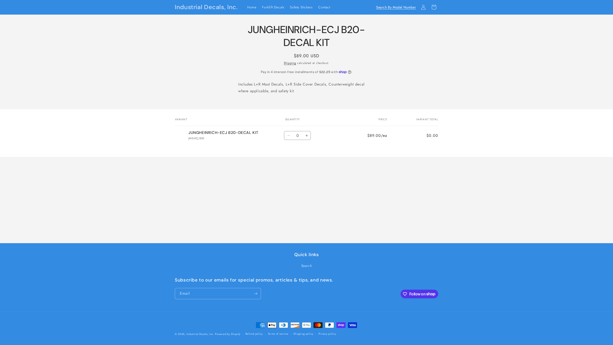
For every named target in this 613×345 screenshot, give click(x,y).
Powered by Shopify (227, 334)
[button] (413, 7)
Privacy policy (327, 334)
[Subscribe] (255, 293)
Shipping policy (303, 334)
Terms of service (278, 334)
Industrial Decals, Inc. (200, 334)
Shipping (290, 63)
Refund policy (254, 334)
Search (306, 265)
